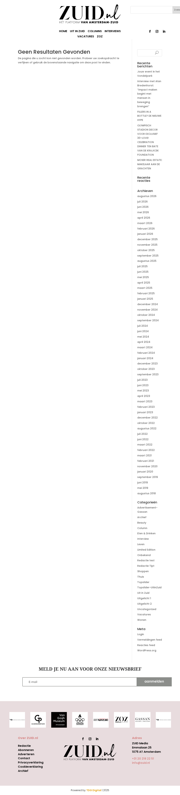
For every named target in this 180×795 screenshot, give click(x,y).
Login (140, 634)
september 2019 (147, 477)
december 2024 (147, 304)
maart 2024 (145, 347)
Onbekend (144, 555)
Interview (143, 539)
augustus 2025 (146, 261)
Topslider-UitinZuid (149, 587)
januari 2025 (145, 299)
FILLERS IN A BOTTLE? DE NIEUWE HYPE (149, 116)
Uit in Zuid (143, 593)
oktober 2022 (146, 423)
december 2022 (147, 417)
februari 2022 (146, 450)
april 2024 (143, 342)
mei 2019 (142, 488)
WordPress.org (146, 650)
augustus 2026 (146, 196)
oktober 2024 (146, 315)
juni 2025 (143, 272)
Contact (24, 758)
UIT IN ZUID (77, 31)
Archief (141, 517)
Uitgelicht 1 (144, 598)
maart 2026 (144, 223)
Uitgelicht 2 (144, 604)
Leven (140, 544)
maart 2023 (144, 401)
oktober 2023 (146, 369)
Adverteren (26, 754)
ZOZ (100, 36)
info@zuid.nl (141, 763)
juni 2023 (143, 385)
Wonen (141, 620)
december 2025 (147, 239)
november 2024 (147, 309)
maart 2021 (144, 455)
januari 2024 (145, 358)
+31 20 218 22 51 (143, 759)
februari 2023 (146, 407)
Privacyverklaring (30, 762)
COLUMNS (95, 31)
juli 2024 (142, 326)
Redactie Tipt (145, 566)
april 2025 (143, 282)
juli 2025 (142, 266)
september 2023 (148, 374)
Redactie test (146, 560)
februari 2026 (146, 228)
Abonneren (26, 750)
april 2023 (143, 396)
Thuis (140, 576)
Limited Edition (146, 549)
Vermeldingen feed (149, 639)
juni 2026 (143, 207)
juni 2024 (143, 331)
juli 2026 (142, 201)
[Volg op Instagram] (157, 31)
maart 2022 (144, 444)
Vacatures (144, 614)
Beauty (141, 522)
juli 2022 (142, 434)
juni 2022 (143, 439)
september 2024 (148, 320)
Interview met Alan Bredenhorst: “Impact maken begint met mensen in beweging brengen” (149, 93)
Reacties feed (146, 645)
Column (142, 528)
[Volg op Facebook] (150, 31)
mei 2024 (143, 336)
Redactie (24, 746)
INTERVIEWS (113, 31)
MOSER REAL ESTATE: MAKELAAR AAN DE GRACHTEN (149, 164)
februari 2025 (146, 293)
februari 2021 (145, 461)
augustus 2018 (146, 493)
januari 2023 (145, 412)
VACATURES (85, 36)
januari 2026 (145, 234)
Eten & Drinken (146, 533)
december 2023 (147, 363)
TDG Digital (93, 790)
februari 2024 (146, 353)
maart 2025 (144, 288)
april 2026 (143, 217)
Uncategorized (146, 609)
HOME (63, 31)
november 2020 (147, 466)
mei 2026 (143, 212)
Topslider (143, 582)
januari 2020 (145, 471)
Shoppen (143, 571)
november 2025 (147, 245)
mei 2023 (143, 390)
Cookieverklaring (30, 767)
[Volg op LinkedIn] (164, 31)
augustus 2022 (146, 428)
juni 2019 (142, 482)
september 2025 (148, 255)
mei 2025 (143, 277)
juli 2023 (142, 380)
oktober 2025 (146, 250)
